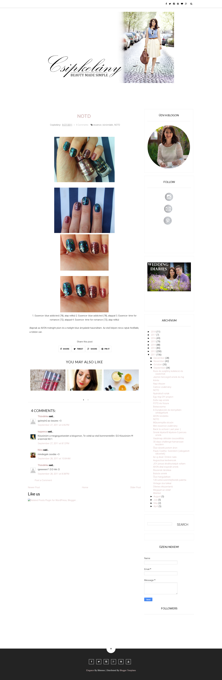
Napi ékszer (159, 383)
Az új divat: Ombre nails (165, 457)
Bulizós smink (160, 473)
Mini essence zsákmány (165, 426)
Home (157, 87)
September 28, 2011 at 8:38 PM (53, 473)
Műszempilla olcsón (163, 422)
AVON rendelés (160, 416)
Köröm (88, 87)
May (156, 503)
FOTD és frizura (161, 403)
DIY (111, 87)
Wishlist (157, 493)
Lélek (53, 87)
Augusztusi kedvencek (164, 460)
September (160, 367)
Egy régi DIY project (163, 396)
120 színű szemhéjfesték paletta (169, 480)
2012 (153, 351)
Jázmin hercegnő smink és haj (168, 377)
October (158, 364)
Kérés (156, 380)
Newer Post (34, 487)
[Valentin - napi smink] (84, 380)
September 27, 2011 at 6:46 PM (53, 425)
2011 (153, 354)
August (157, 496)
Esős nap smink (161, 400)
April (156, 506)
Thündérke (43, 416)
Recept (133, 87)
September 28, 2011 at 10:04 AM (54, 458)
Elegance (90, 670)
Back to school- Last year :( (167, 429)
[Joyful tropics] (121, 380)
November (159, 361)
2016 (153, 338)
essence (97, 125)
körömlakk (108, 125)
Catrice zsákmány (162, 387)
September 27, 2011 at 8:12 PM (53, 443)
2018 (153, 331)
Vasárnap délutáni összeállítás (168, 438)
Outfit (76, 87)
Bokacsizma (159, 406)
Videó (145, 87)
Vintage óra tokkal (162, 483)
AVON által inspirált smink (165, 466)
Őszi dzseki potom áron (165, 447)
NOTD (117, 125)
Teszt (101, 87)
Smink (65, 87)
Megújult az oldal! (162, 490)
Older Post (135, 487)
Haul (121, 87)
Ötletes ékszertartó (163, 486)
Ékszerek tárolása (162, 470)
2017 (153, 334)
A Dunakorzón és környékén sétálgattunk (167, 411)
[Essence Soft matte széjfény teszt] (47, 380)
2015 (153, 341)
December (159, 358)
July (156, 499)
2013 (153, 348)
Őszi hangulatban (162, 476)
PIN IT (106, 349)
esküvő (54, 96)
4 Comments (82, 125)
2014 (153, 344)
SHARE (65, 349)
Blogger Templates (128, 670)
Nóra (40, 450)
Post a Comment (43, 480)
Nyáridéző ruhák (161, 393)
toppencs (42, 431)
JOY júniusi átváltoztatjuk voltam (169, 463)
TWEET (79, 349)
